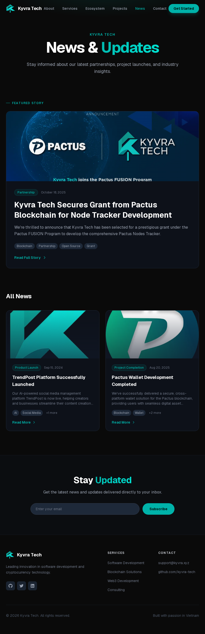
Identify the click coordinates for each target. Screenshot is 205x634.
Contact (159, 8)
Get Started (184, 8)
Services (70, 8)
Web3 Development (123, 581)
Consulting (116, 590)
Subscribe (159, 509)
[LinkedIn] (32, 585)
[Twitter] (21, 585)
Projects (120, 8)
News (140, 8)
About (49, 8)
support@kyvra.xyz (173, 563)
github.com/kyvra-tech (176, 572)
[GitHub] (10, 585)
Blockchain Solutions (125, 572)
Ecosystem (95, 8)
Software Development (126, 563)
